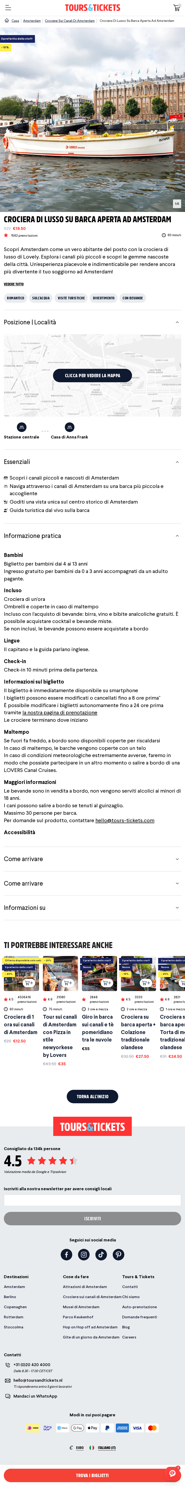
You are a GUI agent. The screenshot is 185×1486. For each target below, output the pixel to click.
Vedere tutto (14, 283)
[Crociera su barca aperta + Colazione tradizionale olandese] (138, 1007)
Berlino (10, 1296)
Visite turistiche (71, 297)
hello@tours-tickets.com (124, 820)
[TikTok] (101, 1254)
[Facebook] (66, 1254)
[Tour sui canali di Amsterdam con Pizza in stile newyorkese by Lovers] (60, 1011)
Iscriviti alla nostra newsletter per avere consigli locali (58, 1188)
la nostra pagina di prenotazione (59, 712)
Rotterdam (13, 1317)
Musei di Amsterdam (81, 1306)
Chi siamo (131, 1296)
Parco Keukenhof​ (78, 1317)
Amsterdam (14, 1286)
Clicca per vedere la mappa (92, 375)
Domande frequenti (139, 1317)
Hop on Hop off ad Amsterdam (90, 1327)
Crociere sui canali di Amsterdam (92, 1296)
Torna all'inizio (93, 1096)
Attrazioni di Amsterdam (85, 1286)
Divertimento (104, 297)
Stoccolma (13, 1327)
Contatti (130, 1286)
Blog (126, 1327)
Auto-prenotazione (139, 1306)
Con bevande (133, 297)
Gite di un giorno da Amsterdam (91, 1337)
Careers (129, 1337)
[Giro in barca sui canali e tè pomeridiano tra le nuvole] (99, 1004)
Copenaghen (15, 1306)
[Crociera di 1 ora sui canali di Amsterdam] (21, 1000)
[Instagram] (84, 1254)
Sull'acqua (41, 297)
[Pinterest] (118, 1254)
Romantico (15, 297)
